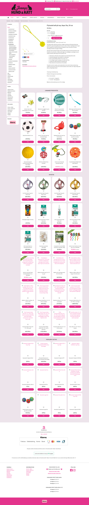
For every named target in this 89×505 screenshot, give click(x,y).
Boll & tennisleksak (12, 48)
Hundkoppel (10, 42)
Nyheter (9, 114)
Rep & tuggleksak (12, 54)
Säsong (42, 17)
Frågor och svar (10, 89)
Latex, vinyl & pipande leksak (13, 52)
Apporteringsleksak (12, 47)
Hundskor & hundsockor (13, 60)
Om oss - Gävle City (11, 108)
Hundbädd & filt (11, 32)
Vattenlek (11, 57)
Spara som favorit (29, 53)
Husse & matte (33, 17)
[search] (58, 9)
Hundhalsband (11, 37)
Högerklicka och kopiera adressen (29, 66)
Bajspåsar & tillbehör (12, 30)
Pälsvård (10, 66)
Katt (18, 17)
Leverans (9, 93)
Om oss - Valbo (10, 107)
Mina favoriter (10, 96)
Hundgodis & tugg (11, 35)
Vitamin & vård (11, 71)
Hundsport (10, 62)
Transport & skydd (11, 69)
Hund (12, 17)
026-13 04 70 (76, 1)
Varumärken (50, 17)
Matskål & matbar (11, 64)
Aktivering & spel (12, 45)
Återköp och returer (11, 90)
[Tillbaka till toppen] (81, 503)
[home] (8, 17)
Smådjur (24, 17)
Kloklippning (10, 98)
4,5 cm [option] (48, 32)
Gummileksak (11, 50)
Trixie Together (61, 17)
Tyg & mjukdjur (12, 56)
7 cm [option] (53, 32)
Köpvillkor (10, 95)
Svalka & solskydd (11, 67)
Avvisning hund (11, 29)
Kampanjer (70, 17)
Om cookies (10, 111)
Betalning (9, 92)
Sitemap (9, 113)
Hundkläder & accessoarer (11, 40)
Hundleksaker (11, 44)
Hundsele (10, 59)
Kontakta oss (10, 99)
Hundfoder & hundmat (12, 34)
